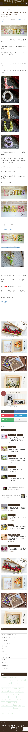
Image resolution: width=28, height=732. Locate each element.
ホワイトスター (11, 699)
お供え (18, 680)
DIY (15, 677)
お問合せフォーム (6, 302)
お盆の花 (23, 680)
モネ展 (3, 702)
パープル (12, 694)
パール (17, 694)
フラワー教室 (12, 696)
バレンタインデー (5, 694)
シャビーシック (5, 691)
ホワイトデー (18, 699)
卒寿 (20, 705)
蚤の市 (8, 713)
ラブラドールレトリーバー (12, 702)
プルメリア (4, 699)
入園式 (15, 705)
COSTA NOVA (4, 677)
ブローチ (24, 696)
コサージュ (21, 688)
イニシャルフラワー (6, 426)
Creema (11, 677)
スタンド (11, 691)
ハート (22, 691)
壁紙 (23, 705)
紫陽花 (3, 713)
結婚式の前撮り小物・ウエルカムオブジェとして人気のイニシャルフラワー (16, 460)
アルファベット (16, 683)
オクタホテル (13, 685)
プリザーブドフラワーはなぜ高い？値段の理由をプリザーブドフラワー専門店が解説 (17, 538)
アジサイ (9, 683)
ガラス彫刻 (15, 688)
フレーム (19, 696)
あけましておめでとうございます (8, 680)
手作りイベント (23, 708)
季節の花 (16, 708)
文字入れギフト (10, 710)
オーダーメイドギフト (6, 688)
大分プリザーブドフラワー (7, 708)
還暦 (12, 713)
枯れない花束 (18, 710)
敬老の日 (3, 710)
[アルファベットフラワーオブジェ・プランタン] (12, 242)
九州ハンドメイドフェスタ (7, 705)
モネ (24, 699)
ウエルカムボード (5, 685)
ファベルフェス (5, 696)
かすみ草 (3, 683)
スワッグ (17, 691)
